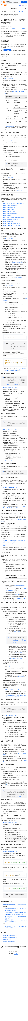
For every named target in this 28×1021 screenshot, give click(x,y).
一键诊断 (8, 50)
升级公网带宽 (21, 676)
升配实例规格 (17, 632)
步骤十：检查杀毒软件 (8, 221)
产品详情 (13, 28)
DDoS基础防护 (19, 796)
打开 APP (24, 1)
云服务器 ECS (7, 14)
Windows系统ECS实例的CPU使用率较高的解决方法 (19, 640)
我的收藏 (23, 28)
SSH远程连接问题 (7, 939)
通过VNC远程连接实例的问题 (10, 937)
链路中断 (17, 594)
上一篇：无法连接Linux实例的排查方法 (9, 947)
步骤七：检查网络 (7, 215)
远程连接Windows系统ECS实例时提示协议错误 (14, 904)
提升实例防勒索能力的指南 (16, 658)
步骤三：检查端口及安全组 (9, 207)
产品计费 (15, 11)
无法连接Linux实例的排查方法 (10, 935)
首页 (2, 14)
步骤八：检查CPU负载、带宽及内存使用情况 (13, 217)
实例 (12, 14)
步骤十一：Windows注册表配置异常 (11, 223)
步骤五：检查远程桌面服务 (9, 211)
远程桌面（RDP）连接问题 (9, 941)
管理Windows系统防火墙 (13, 384)
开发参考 (10, 11)
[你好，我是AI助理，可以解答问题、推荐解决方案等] (19, 5)
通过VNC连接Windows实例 (10, 387)
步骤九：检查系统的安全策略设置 (10, 219)
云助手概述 (20, 190)
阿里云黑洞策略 (18, 277)
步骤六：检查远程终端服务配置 (10, 213)
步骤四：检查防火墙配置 (8, 209)
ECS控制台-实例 (9, 78)
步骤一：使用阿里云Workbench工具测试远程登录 (15, 203)
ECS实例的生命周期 (9, 126)
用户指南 (4, 11)
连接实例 (16, 14)
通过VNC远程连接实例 (17, 262)
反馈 (16, 953)
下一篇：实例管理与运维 (21, 947)
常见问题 (21, 11)
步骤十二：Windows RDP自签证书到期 (12, 225)
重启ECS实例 (8, 460)
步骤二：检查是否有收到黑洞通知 (10, 205)
